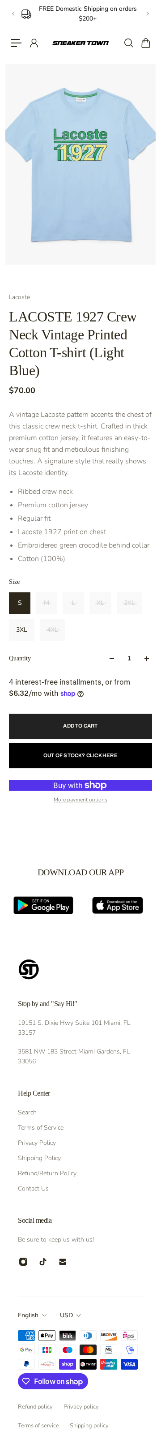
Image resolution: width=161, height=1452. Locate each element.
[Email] (62, 1262)
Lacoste (19, 297)
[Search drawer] (128, 43)
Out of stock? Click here (80, 755)
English (28, 1315)
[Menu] (16, 43)
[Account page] (33, 43)
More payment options (80, 799)
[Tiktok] (43, 1262)
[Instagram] (23, 1262)
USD (66, 1315)
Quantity (20, 658)
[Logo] (80, 43)
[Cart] (145, 43)
